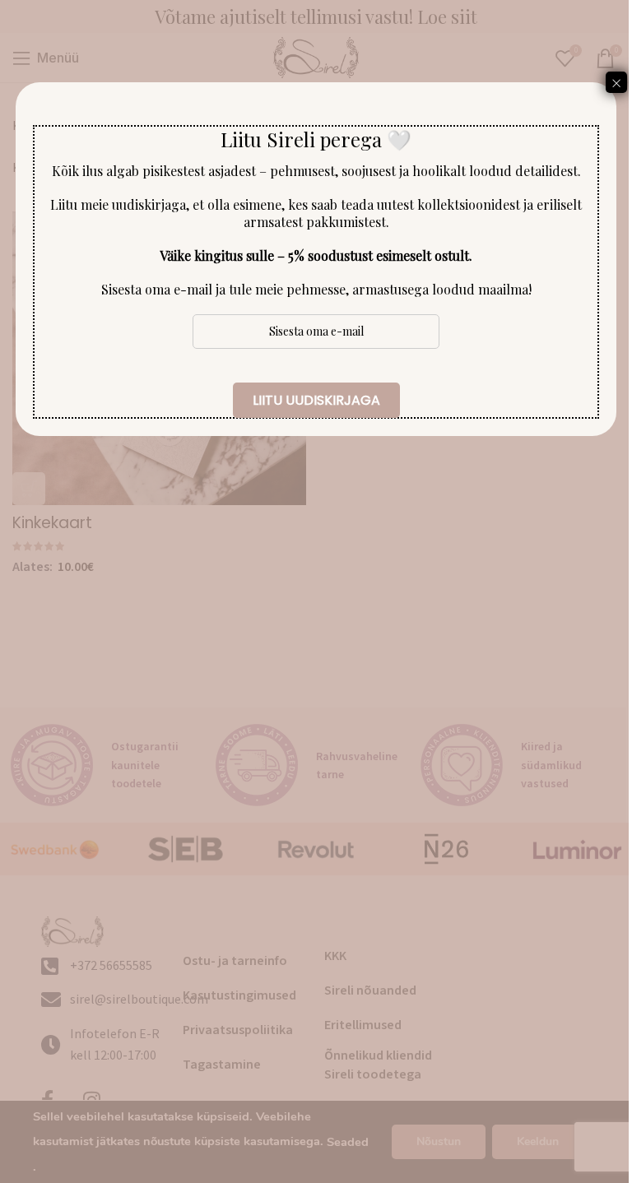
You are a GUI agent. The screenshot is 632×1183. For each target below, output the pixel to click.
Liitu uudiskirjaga (316, 400)
